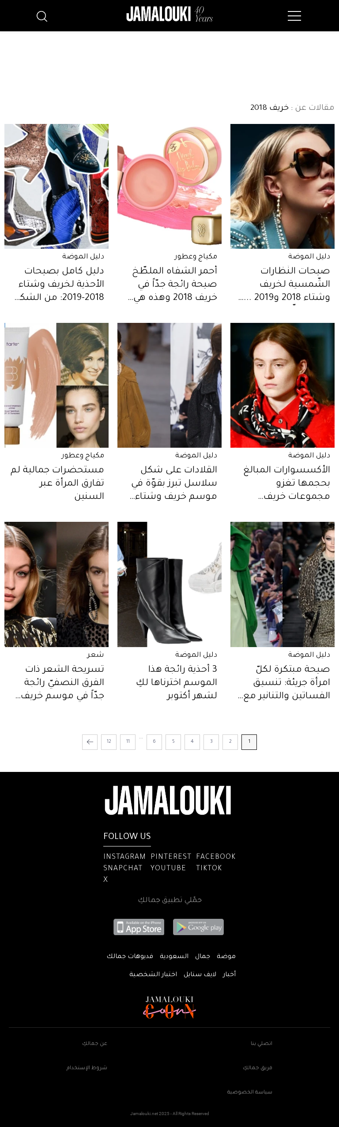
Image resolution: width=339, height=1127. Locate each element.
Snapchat (123, 869)
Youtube (168, 869)
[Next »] (90, 742)
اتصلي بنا (261, 1044)
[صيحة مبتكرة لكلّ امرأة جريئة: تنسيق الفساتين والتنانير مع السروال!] (282, 584)
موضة (226, 957)
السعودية (174, 957)
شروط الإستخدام (87, 1068)
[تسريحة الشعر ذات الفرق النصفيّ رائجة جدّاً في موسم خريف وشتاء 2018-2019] (56, 584)
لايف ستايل (200, 975)
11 (128, 742)
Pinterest (171, 857)
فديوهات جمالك (129, 957)
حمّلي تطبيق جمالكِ (170, 901)
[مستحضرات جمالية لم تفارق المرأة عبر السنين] (56, 385)
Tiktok (209, 869)
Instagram (124, 857)
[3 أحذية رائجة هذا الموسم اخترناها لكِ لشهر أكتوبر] (169, 584)
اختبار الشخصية (153, 975)
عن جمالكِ (94, 1044)
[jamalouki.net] (169, 14)
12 (109, 742)
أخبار (229, 975)
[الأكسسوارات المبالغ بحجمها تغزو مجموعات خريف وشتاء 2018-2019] (282, 385)
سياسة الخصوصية (249, 1093)
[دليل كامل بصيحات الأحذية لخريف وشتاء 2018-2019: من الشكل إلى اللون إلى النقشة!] (56, 186)
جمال (202, 957)
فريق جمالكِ (257, 1068)
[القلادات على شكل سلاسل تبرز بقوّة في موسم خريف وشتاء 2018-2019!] (169, 385)
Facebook (216, 857)
